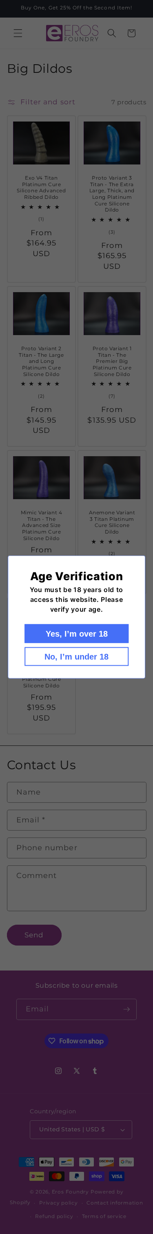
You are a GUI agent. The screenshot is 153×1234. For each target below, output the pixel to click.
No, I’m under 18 (76, 656)
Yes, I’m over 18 (77, 633)
